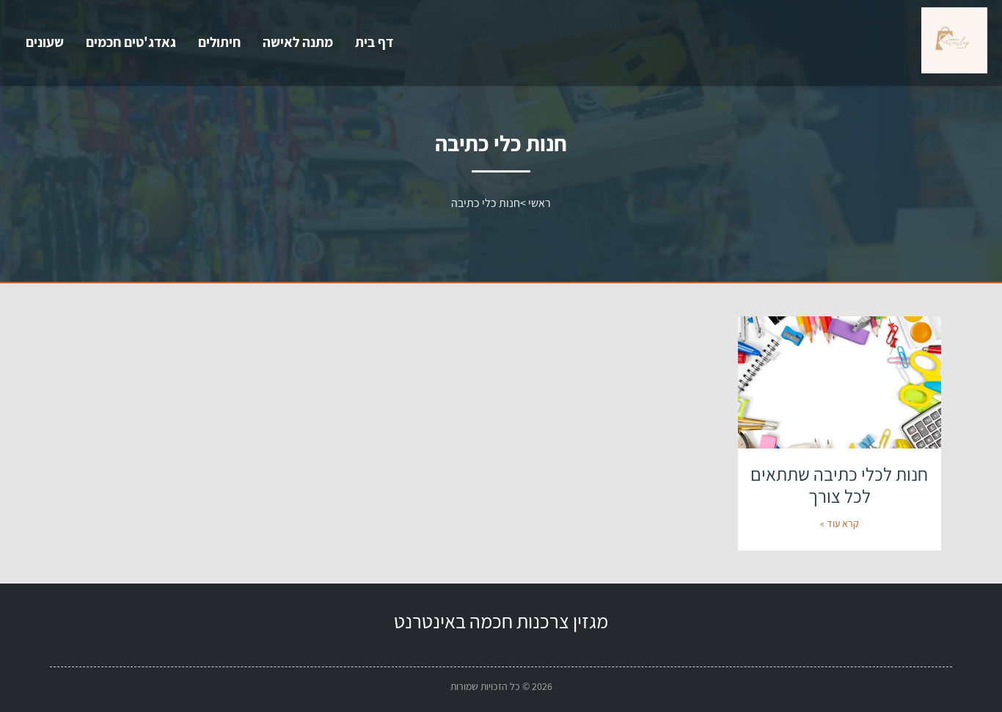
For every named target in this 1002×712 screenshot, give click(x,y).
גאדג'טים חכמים (131, 42)
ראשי (539, 203)
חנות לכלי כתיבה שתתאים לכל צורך (839, 485)
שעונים (45, 42)
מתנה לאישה (298, 42)
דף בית (374, 42)
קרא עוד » (839, 523)
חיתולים (219, 42)
